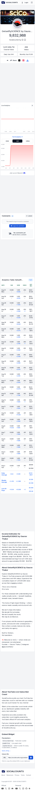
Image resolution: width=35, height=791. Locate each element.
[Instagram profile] (9, 788)
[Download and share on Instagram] (23, 60)
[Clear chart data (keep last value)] (32, 105)
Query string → (6, 750)
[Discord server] (12, 788)
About (3, 775)
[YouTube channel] (2, 788)
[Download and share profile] (27, 60)
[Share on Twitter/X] (19, 60)
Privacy (17, 775)
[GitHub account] (26, 788)
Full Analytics (16, 137)
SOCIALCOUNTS (21, 781)
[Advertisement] (17, 82)
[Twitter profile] (6, 788)
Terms (23, 775)
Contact (28, 775)
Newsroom (10, 775)
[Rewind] (7, 60)
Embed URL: (5, 754)
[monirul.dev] (29, 788)
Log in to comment (18, 226)
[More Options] (22, 2)
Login (26, 2)
